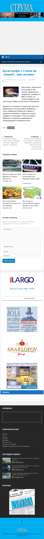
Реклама (5, 438)
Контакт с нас (6, 442)
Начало (4, 434)
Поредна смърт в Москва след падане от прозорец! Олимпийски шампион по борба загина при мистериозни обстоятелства (32, 143)
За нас (4, 436)
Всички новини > (29, 298)
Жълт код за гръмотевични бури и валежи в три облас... (31, 203)
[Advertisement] (22, 38)
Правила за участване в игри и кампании (16, 446)
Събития (23, 79)
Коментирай (31, 79)
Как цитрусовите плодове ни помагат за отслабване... (12, 203)
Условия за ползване (9, 444)
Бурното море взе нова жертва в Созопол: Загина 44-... (12, 176)
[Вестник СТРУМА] (22, 8)
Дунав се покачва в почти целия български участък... (25, 459)
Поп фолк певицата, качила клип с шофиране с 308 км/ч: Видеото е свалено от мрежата (11, 141)
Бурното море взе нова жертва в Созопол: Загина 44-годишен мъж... (25, 474)
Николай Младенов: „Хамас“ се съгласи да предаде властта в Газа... (25, 466)
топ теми (11, 127)
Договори (5, 440)
